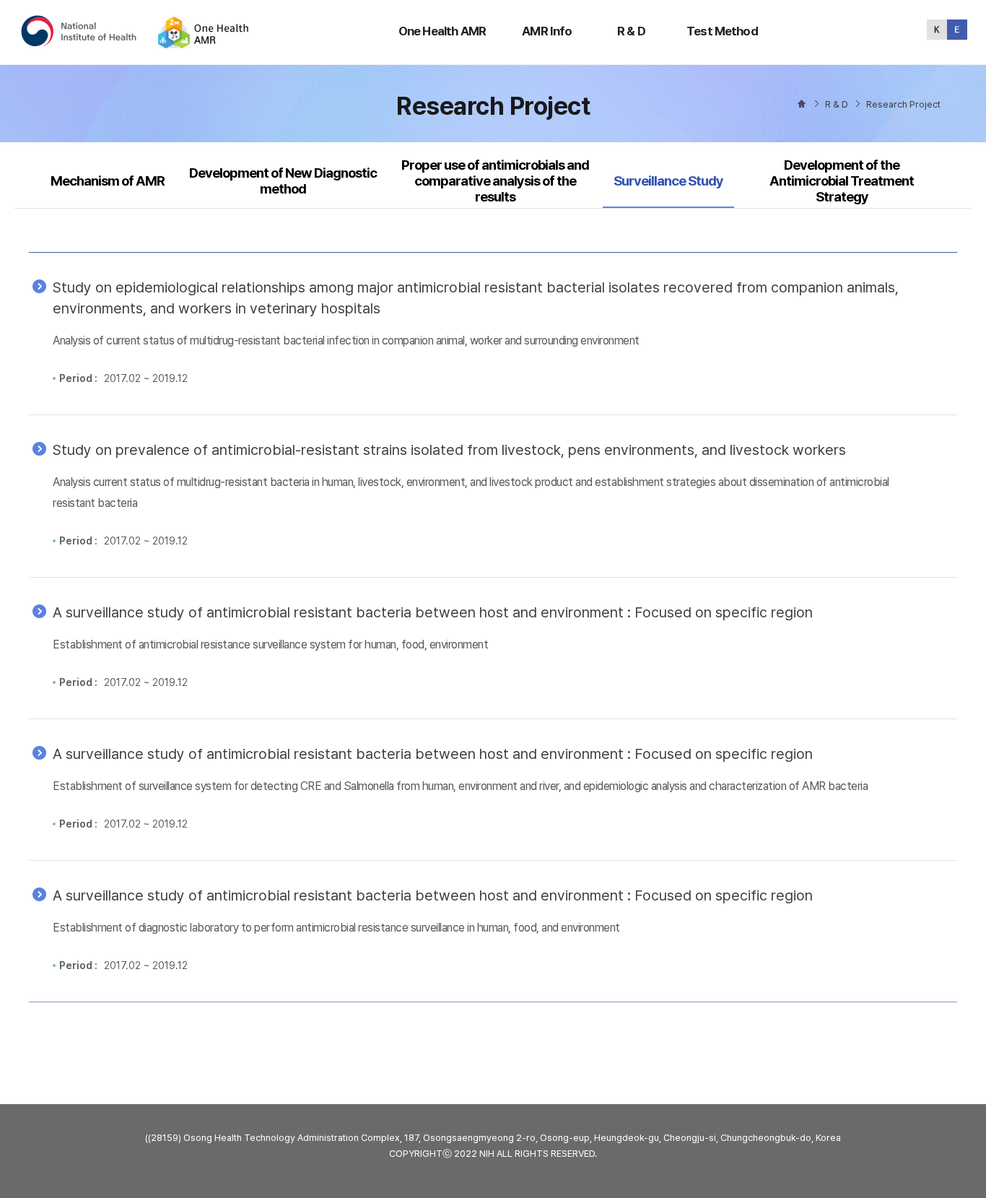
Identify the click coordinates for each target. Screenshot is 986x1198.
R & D (631, 31)
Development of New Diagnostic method (283, 181)
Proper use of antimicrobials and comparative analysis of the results (495, 181)
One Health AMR (442, 31)
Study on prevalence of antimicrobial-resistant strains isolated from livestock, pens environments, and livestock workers (449, 450)
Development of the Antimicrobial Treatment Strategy (841, 181)
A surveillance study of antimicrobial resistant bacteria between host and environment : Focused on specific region (433, 612)
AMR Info (547, 31)
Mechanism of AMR (108, 181)
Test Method (722, 31)
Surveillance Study (668, 180)
